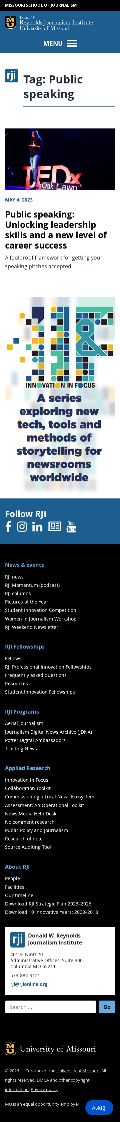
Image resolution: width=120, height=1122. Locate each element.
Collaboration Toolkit (28, 788)
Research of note (24, 838)
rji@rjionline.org (28, 984)
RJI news (14, 577)
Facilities (14, 887)
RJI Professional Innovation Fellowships (48, 667)
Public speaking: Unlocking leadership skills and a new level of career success (56, 230)
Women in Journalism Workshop (41, 619)
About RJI (17, 866)
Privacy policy (44, 1089)
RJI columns (18, 593)
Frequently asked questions (36, 675)
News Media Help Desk (30, 813)
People (12, 878)
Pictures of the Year (26, 602)
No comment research (30, 822)
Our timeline (19, 895)
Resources (16, 683)
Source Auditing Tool (28, 847)
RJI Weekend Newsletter (31, 627)
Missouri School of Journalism (41, 5)
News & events (24, 565)
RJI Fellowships (25, 646)
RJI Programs (22, 711)
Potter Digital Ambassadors (35, 740)
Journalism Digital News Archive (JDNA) (48, 732)
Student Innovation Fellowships (40, 692)
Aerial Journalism (24, 723)
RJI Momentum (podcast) (32, 585)
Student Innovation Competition (40, 610)
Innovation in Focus (26, 780)
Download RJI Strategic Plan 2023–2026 (48, 903)
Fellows (13, 658)
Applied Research (28, 768)
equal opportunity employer (51, 1104)
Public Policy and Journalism (36, 830)
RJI (56, 21)
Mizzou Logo (10, 22)
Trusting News (21, 748)
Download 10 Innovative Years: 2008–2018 (51, 912)
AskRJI (99, 1107)
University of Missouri (44, 29)
